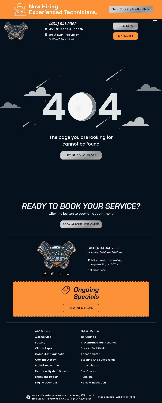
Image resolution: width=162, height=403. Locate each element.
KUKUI (132, 397)
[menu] (155, 22)
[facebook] (45, 274)
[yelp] (60, 274)
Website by (122, 397)
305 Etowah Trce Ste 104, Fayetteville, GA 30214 (64, 36)
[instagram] (52, 274)
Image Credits (105, 397)
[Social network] (68, 274)
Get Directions (96, 270)
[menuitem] (58, 331)
